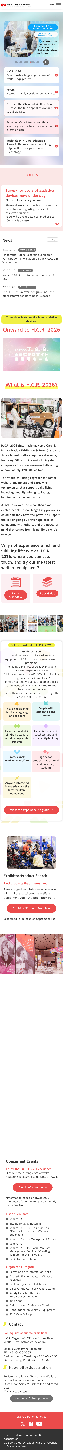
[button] (16, 62)
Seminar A (16, 1219)
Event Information (31, 1187)
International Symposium (25, 1223)
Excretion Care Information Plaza (30, 1272)
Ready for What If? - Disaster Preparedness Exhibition (28, 1295)
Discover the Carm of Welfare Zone (32, 1289)
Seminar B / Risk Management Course (33, 1239)
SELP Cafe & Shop (21, 1314)
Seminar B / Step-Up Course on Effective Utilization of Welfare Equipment (29, 1231)
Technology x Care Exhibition (28, 1284)
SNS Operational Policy (31, 1417)
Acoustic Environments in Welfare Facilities (31, 1278)
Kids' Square (17, 1301)
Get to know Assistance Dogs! (29, 1305)
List (52, 239)
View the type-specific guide (30, 810)
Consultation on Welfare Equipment (32, 1310)
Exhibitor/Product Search (29, 908)
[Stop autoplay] (46, 62)
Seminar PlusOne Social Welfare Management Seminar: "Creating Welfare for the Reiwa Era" (30, 1251)
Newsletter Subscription (30, 1398)
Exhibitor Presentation (24, 1259)
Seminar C (16, 1243)
